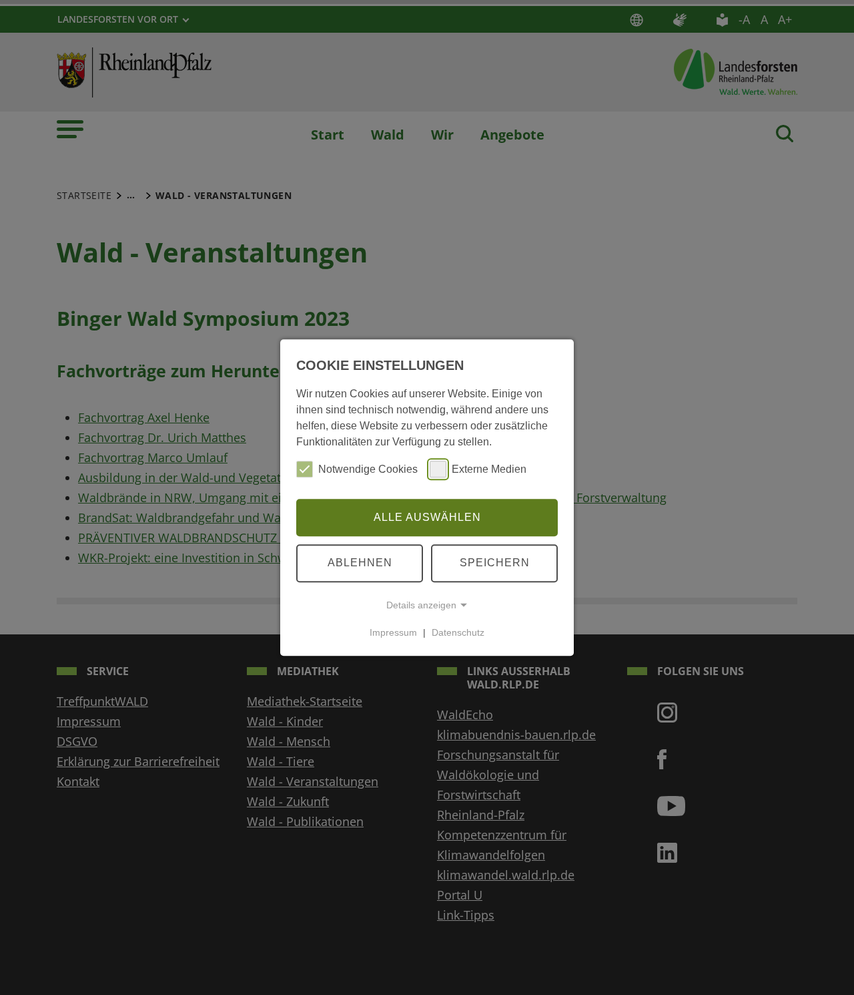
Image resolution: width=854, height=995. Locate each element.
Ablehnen (360, 562)
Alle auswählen (427, 517)
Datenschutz (458, 632)
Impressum (393, 632)
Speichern (495, 562)
